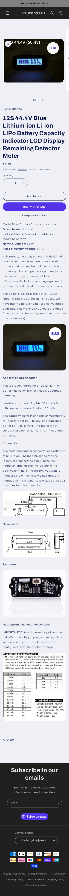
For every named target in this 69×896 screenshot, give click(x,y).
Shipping (22, 169)
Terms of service (36, 880)
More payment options (34, 215)
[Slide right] (42, 100)
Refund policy (58, 874)
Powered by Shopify (36, 874)
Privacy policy (15, 880)
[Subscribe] (58, 803)
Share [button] (10, 739)
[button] (7, 13)
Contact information (36, 885)
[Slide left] (26, 100)
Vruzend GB (19, 874)
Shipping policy (56, 880)
